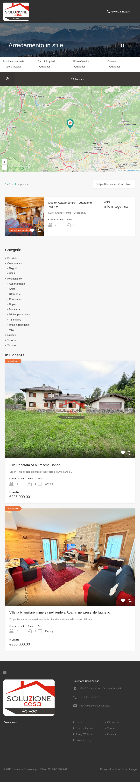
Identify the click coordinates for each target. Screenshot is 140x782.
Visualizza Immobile (70, 438)
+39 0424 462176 (120, 11)
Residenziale (14, 278)
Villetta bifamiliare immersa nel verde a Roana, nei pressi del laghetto (59, 612)
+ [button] (5, 162)
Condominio (15, 299)
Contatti (111, 734)
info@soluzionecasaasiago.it (95, 705)
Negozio (13, 268)
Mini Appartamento (19, 314)
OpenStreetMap (132, 170)
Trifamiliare (15, 319)
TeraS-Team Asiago (126, 769)
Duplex (13, 304)
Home (79, 722)
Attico (12, 288)
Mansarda (14, 309)
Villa (11, 329)
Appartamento (17, 283)
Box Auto (12, 258)
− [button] (5, 167)
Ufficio (12, 273)
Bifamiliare (15, 294)
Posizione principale (13, 61)
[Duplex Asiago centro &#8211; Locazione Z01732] (70, 124)
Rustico (11, 335)
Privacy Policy (84, 740)
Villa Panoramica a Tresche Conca (34, 465)
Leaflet (120, 170)
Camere (112, 61)
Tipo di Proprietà (46, 61)
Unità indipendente (19, 324)
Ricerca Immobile (85, 728)
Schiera (11, 340)
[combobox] (17, 67)
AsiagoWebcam (84, 734)
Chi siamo (112, 722)
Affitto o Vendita (81, 61)
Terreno (11, 345)
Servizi (111, 728)
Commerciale (14, 263)
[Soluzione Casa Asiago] (16, 19)
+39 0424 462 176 (89, 697)
